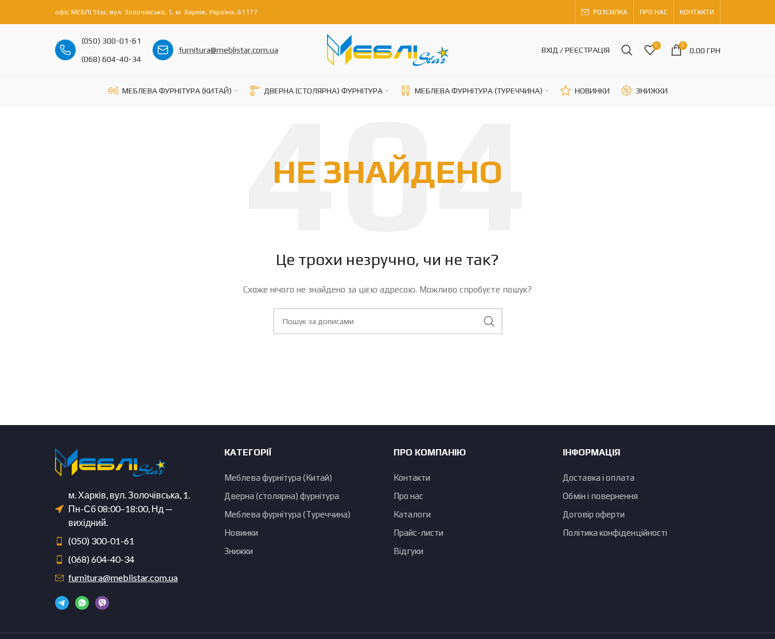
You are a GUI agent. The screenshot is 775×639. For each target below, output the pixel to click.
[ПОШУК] (489, 321)
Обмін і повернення (600, 496)
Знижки (238, 551)
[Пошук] (627, 49)
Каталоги (412, 514)
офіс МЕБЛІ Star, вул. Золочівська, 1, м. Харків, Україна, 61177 (156, 12)
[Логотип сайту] (388, 48)
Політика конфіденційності (615, 532)
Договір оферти (594, 514)
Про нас (408, 496)
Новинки (241, 532)
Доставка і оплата (598, 477)
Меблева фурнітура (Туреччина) (287, 514)
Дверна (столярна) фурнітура (281, 496)
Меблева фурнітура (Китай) (278, 477)
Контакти (412, 477)
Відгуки (408, 551)
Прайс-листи (418, 532)
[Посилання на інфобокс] (98, 50)
